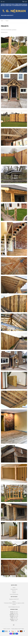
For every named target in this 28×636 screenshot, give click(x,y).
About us (14, 590)
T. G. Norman (8, 628)
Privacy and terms (14, 589)
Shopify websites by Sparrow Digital (17, 628)
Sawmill (14, 592)
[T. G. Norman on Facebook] (13, 625)
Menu (4, 1)
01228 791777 (10, 15)
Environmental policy (14, 594)
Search (14, 587)
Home (2, 20)
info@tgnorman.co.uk (15, 606)
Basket (25, 1)
